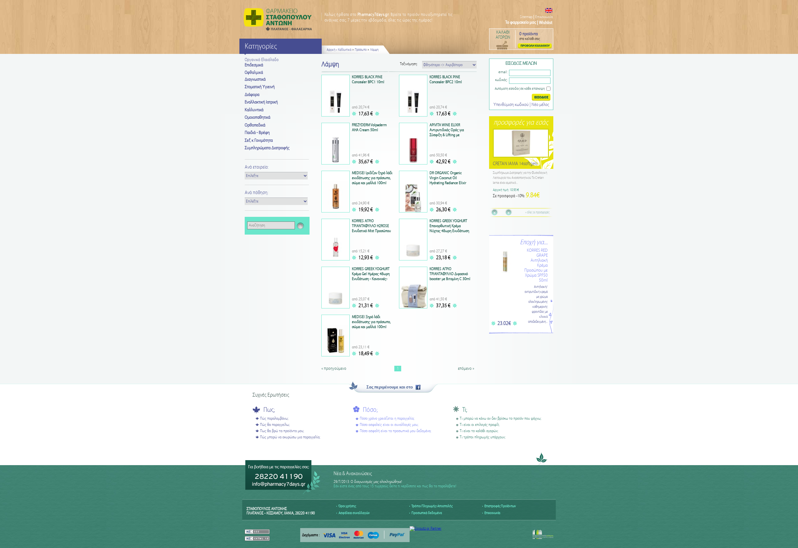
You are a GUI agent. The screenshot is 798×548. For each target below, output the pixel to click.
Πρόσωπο (361, 50)
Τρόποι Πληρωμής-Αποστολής (432, 506)
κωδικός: (501, 80)
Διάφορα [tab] (252, 94)
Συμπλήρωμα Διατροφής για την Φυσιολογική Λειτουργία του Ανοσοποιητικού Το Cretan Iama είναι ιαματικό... (520, 178)
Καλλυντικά (344, 50)
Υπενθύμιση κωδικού (511, 104)
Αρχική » (332, 50)
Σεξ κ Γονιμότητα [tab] (259, 140)
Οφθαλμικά (254, 72)
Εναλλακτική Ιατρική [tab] (261, 102)
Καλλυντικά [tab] (254, 109)
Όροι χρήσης (347, 506)
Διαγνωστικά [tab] (255, 79)
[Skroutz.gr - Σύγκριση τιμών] (425, 528)
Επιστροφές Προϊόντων (500, 506)
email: (502, 72)
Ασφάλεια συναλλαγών (354, 513)
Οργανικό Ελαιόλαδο (262, 59)
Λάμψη (374, 50)
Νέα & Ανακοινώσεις (353, 474)
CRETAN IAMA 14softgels (515, 163)
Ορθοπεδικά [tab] (255, 125)
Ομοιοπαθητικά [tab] (257, 117)
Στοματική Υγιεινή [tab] (260, 86)
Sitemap (526, 17)
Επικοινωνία (544, 17)
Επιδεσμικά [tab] (254, 65)
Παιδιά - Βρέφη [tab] (257, 132)
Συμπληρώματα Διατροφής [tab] (267, 147)
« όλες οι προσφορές (537, 212)
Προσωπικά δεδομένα (426, 513)
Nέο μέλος (540, 104)
